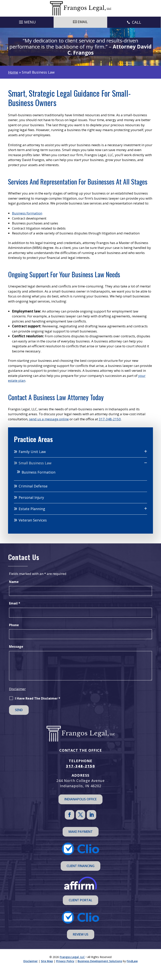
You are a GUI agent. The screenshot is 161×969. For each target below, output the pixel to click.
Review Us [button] (80, 934)
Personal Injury (31, 497)
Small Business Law (35, 463)
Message (16, 646)
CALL (136, 22)
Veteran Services (33, 520)
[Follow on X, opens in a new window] (80, 815)
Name (14, 582)
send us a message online (49, 419)
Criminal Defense (33, 486)
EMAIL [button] (83, 21)
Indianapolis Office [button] (80, 799)
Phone (14, 625)
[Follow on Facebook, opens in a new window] (69, 815)
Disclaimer (17, 689)
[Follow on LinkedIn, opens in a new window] (91, 815)
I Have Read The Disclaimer (37, 698)
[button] (27, 21)
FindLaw (132, 961)
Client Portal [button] (80, 900)
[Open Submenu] (145, 451)
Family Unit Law (32, 451)
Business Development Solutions (100, 961)
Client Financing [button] (80, 866)
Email (14, 603)
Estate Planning (32, 508)
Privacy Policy (65, 961)
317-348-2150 (110, 419)
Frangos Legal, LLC (72, 957)
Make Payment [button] (81, 831)
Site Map (47, 961)
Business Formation (38, 472)
